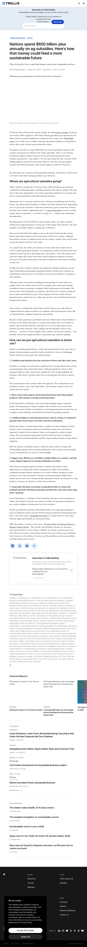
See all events (14, 790)
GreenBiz (63, 883)
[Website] (34, 546)
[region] (25, 919)
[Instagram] (63, 931)
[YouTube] (67, 931)
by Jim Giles (13, 852)
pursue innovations (54, 210)
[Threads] (78, 931)
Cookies (5, 943)
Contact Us (64, 915)
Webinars (31, 887)
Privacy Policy (15, 943)
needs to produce (61, 132)
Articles (30, 883)
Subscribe (58, 22)
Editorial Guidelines (67, 910)
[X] (20, 546)
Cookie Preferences (28, 943)
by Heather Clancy (15, 811)
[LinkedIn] (12, 546)
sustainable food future (39, 515)
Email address (43, 22)
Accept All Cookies (25, 930)
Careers (63, 906)
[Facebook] (27, 546)
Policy (29, 38)
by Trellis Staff (14, 830)
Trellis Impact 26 (66, 879)
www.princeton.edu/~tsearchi (29, 661)
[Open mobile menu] (83, 3)
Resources (31, 879)
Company (63, 902)
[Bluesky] (82, 931)
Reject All (25, 937)
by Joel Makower (15, 820)
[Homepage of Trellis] (6, 876)
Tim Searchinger (18, 69)
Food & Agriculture (17, 38)
